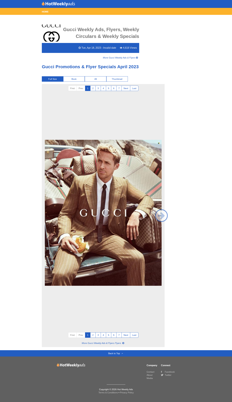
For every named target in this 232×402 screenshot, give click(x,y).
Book (74, 79)
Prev (81, 88)
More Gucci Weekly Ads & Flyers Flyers (102, 343)
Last (134, 88)
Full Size (52, 79)
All (95, 79)
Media (150, 378)
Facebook (169, 372)
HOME (45, 11)
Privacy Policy (127, 392)
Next (126, 88)
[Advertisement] (103, 115)
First (72, 88)
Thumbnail (117, 79)
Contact (150, 372)
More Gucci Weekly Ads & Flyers (119, 57)
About (149, 375)
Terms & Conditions (108, 392)
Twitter (167, 375)
